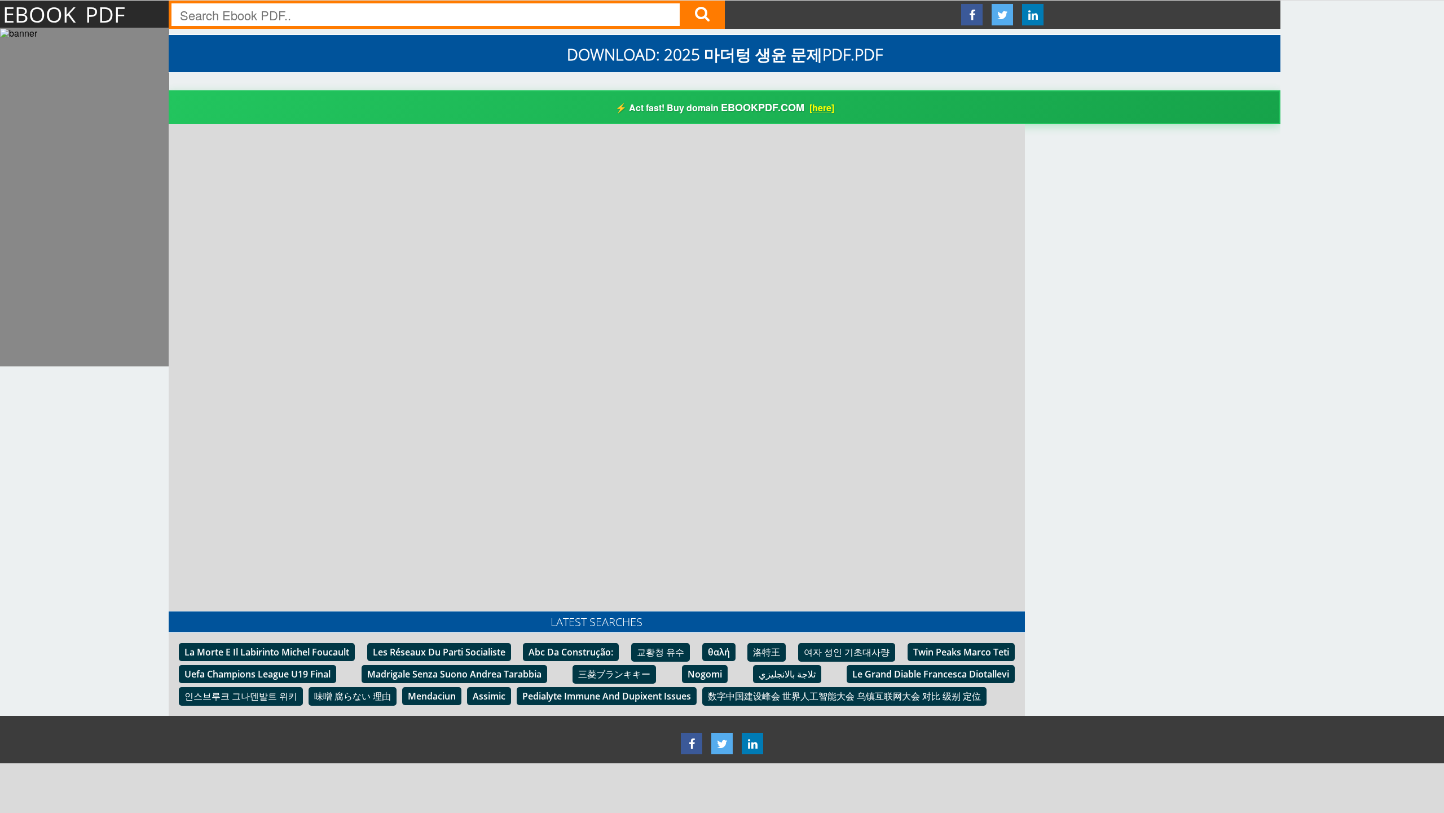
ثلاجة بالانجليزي (787, 674)
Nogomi (705, 674)
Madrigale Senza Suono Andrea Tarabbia (454, 674)
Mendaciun (432, 696)
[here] (821, 107)
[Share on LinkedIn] (1033, 14)
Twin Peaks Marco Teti (961, 652)
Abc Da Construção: (571, 652)
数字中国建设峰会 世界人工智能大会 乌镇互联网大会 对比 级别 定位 (844, 696)
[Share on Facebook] (972, 14)
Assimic (489, 696)
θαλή (719, 652)
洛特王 (766, 652)
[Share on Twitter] (1002, 14)
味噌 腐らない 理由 (352, 696)
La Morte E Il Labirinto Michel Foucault (266, 652)
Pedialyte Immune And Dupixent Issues (606, 696)
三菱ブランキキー (614, 674)
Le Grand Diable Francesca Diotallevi (930, 674)
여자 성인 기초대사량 (847, 652)
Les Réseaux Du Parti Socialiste (439, 652)
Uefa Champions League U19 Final (257, 674)
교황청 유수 (660, 652)
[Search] (702, 15)
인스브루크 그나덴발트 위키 (240, 696)
